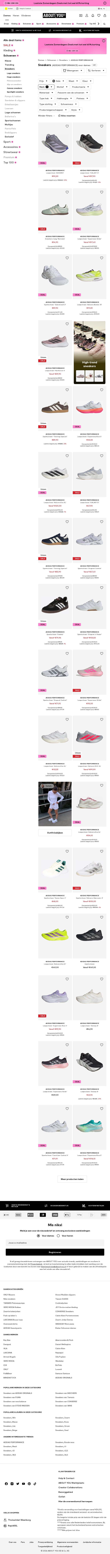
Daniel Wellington (63, 1344)
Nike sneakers (9, 1299)
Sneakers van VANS (63, 1406)
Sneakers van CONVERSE (66, 1401)
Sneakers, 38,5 (9, 1455)
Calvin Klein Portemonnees (67, 1315)
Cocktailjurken (61, 1303)
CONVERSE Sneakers (64, 1311)
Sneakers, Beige (10, 1430)
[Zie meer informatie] (55, 182)
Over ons (12, 1542)
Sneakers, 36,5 (61, 1455)
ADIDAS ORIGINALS (63, 1378)
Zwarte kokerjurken (11, 1311)
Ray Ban (6, 1340)
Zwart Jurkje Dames (64, 1320)
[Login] (87, 15)
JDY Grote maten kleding (66, 1307)
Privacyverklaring (45, 1542)
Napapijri (59, 1353)
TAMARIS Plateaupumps (14, 1303)
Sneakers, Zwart (62, 1418)
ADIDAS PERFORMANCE (82, 60)
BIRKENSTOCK (9, 1378)
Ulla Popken (60, 1357)
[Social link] (6, 1483)
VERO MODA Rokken (12, 1307)
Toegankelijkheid (45, 1547)
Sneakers (63, 60)
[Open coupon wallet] (80, 15)
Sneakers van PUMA (12, 1397)
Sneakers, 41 (60, 1446)
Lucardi (58, 1369)
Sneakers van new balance (14, 1401)
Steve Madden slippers (65, 1295)
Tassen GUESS (61, 1299)
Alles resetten (68, 115)
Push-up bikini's (10, 1315)
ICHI (5, 1365)
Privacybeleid (36, 1264)
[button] (73, 70)
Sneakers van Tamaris (64, 1397)
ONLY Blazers (9, 1295)
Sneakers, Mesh (10, 1446)
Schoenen (51, 60)
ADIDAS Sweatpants (12, 1328)
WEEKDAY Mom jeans (64, 1324)
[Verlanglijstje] (99, 15)
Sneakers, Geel (61, 1430)
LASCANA (7, 1353)
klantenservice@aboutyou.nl (53, 1266)
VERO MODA (8, 1361)
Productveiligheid (64, 1547)
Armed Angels (9, 1357)
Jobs (31, 1542)
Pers (23, 1542)
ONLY (5, 1369)
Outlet (10, 8)
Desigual (7, 1344)
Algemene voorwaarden (67, 1542)
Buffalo (58, 1365)
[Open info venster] (105, 3)
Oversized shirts (10, 1324)
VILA (5, 1348)
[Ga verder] (98, 24)
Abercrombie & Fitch (64, 1340)
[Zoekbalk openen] (103, 24)
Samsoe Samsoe (62, 1373)
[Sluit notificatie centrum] (93, 15)
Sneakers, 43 (8, 1451)
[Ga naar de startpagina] (19, 1473)
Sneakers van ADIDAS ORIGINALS (17, 1393)
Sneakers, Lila (9, 1426)
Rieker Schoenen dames (65, 1328)
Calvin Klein (60, 1348)
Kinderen (26, 15)
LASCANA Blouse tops (13, 1320)
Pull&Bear (7, 1373)
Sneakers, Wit (9, 1418)
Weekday (59, 1361)
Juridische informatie (92, 1542)
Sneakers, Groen (62, 1426)
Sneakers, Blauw (10, 1422)
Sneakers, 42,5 (61, 1451)
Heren (16, 15)
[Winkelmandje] (105, 15)
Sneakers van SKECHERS (66, 1393)
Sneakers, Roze (62, 1422)
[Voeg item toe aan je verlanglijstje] (67, 126)
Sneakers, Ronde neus (64, 1442)
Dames (7, 15)
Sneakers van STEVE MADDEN (16, 1406)
